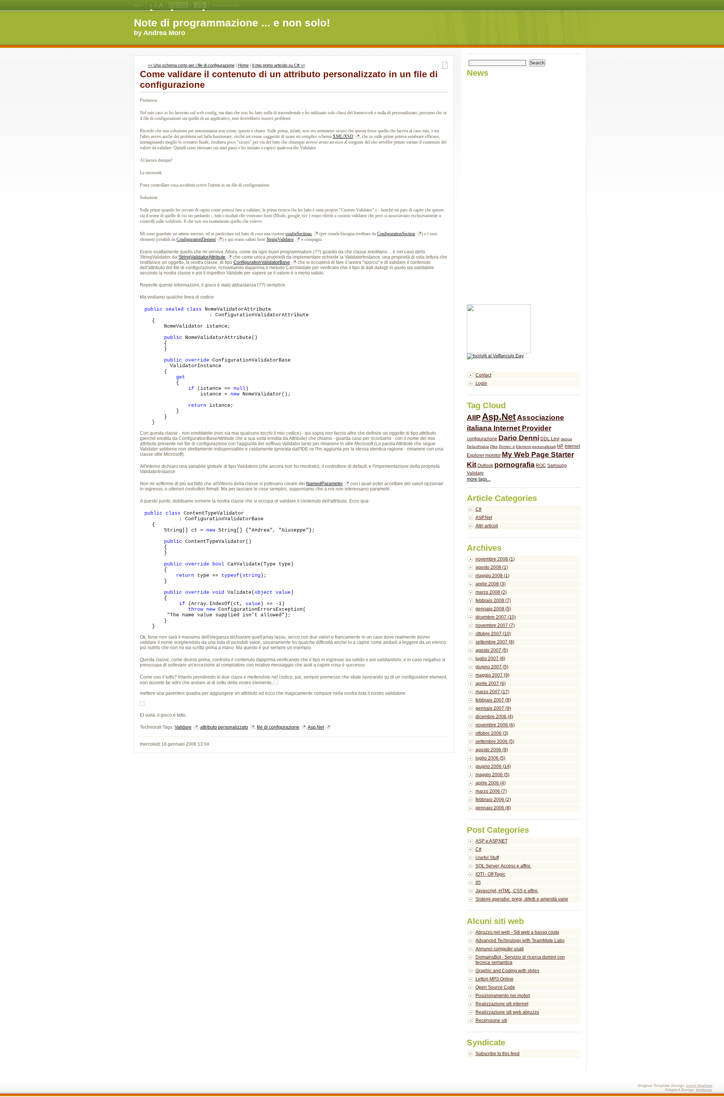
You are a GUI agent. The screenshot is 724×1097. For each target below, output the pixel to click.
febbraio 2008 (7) (493, 600)
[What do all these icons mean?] (139, 5)
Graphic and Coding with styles (507, 970)
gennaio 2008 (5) (493, 608)
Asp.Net (316, 727)
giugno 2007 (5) (492, 667)
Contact (483, 375)
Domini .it (507, 446)
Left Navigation (196, 5)
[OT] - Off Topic (490, 874)
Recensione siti (491, 1020)
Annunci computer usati (500, 948)
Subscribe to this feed (498, 1053)
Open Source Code (495, 987)
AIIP (474, 417)
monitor (493, 455)
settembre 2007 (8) (495, 642)
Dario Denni (519, 438)
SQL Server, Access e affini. (503, 866)
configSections (298, 233)
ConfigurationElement (196, 239)
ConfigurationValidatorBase (261, 262)
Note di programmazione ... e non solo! (232, 23)
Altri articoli (487, 526)
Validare (183, 727)
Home (243, 65)
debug (566, 439)
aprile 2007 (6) (491, 683)
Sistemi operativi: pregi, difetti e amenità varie (522, 899)
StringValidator (280, 239)
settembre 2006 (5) (495, 741)
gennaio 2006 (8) (493, 807)
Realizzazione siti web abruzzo (507, 1012)
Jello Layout (172, 5)
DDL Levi (550, 438)
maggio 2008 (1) (492, 575)
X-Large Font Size (161, 5)
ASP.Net (484, 517)
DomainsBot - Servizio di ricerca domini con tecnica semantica (520, 960)
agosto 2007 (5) (492, 650)
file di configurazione (278, 727)
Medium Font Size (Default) (151, 5)
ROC (541, 465)
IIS (478, 882)
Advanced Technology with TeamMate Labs (520, 940)
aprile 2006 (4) (491, 783)
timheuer (704, 1090)
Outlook (485, 465)
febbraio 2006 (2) (493, 799)
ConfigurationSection (396, 233)
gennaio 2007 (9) (493, 708)
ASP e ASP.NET (492, 841)
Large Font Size (156, 5)
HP (560, 446)
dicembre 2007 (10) (496, 617)
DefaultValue (478, 446)
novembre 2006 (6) (495, 725)
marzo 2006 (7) (491, 791)
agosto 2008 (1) (492, 567)
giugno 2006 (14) (493, 766)
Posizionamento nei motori (503, 995)
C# (479, 509)
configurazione (482, 438)
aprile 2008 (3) (491, 584)
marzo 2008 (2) (491, 592)
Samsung (557, 465)
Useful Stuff (487, 857)
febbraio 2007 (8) (493, 700)
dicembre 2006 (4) (494, 716)
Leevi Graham (699, 1085)
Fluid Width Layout (178, 5)
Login (481, 383)
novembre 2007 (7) (495, 625)
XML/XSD (343, 136)
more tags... (479, 479)
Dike (494, 446)
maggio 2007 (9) (492, 675)
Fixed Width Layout (185, 5)
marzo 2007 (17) (492, 691)
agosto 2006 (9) (492, 749)
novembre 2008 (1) (495, 559)
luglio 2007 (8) (490, 658)
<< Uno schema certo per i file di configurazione (191, 65)
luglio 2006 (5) (490, 758)
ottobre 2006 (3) (492, 733)
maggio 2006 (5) (492, 774)
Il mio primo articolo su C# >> (278, 65)
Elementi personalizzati (536, 446)
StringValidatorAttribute (201, 257)
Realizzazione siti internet (502, 1004)
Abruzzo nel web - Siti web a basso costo (517, 932)
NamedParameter (324, 483)
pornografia (514, 465)
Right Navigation (203, 5)
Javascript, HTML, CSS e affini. (507, 890)
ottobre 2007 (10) (493, 633)
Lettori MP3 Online (495, 979)
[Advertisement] (497, 191)
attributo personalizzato (224, 727)
